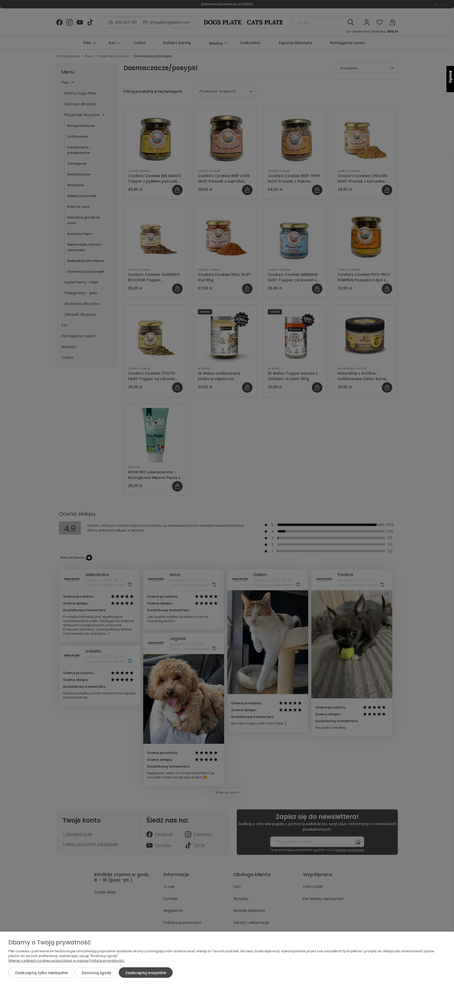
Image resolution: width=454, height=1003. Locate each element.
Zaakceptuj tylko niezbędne (41, 972)
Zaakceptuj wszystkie (145, 972)
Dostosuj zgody (96, 972)
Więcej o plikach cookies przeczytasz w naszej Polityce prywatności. (66, 960)
